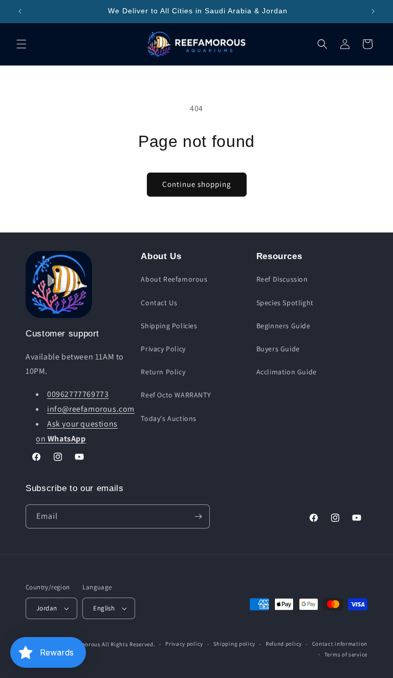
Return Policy (163, 371)
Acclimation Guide (286, 371)
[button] (21, 44)
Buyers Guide (278, 348)
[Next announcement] (373, 11)
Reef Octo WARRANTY (176, 394)
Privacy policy (184, 643)
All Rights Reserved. (128, 644)
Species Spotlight (285, 302)
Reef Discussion (282, 279)
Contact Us (159, 302)
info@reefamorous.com (91, 409)
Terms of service (345, 654)
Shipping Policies (169, 325)
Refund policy (284, 643)
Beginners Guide (283, 325)
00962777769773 (77, 394)
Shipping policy (234, 643)
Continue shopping (196, 184)
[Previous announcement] (20, 11)
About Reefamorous (174, 279)
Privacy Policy (163, 348)
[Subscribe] (198, 516)
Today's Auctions (168, 418)
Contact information (339, 643)
